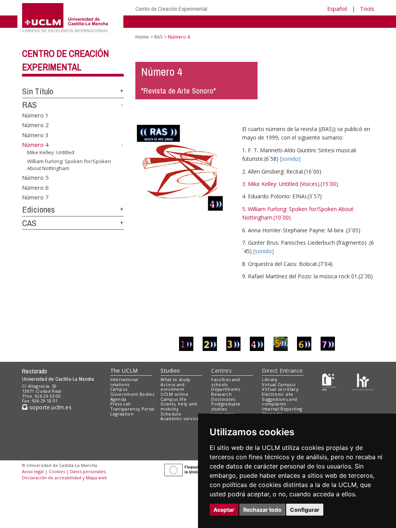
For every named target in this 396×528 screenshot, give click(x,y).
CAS (29, 223)
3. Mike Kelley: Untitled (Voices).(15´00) (290, 183)
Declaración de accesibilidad (51, 477)
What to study (175, 379)
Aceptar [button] (223, 509)
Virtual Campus (278, 384)
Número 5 (35, 177)
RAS (29, 105)
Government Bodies (132, 394)
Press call (120, 404)
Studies (170, 370)
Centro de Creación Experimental (171, 9)
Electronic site (277, 394)
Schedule (170, 414)
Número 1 (35, 115)
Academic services (180, 418)
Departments (225, 389)
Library (269, 379)
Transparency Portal (132, 409)
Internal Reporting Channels (282, 411)
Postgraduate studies (225, 406)
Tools (367, 8)
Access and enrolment (172, 387)
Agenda (118, 399)
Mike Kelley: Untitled (50, 152)
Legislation (122, 414)
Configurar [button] (304, 509)
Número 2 (35, 125)
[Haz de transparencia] (329, 381)
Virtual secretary (280, 389)
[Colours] (363, 381)
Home (142, 37)
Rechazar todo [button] (262, 509)
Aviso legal (33, 471)
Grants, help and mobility (178, 406)
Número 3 (35, 134)
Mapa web (96, 477)
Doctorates (223, 399)
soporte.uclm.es (49, 407)
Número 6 (35, 187)
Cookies (57, 471)
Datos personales (88, 471)
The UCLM (124, 370)
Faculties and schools (225, 381)
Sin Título (37, 91)
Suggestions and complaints (279, 401)
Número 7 (35, 197)
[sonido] (290, 158)
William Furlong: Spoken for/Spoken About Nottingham (69, 164)
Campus (119, 389)
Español (337, 8)
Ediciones (38, 209)
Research (221, 394)
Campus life (173, 399)
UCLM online (174, 394)
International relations (124, 381)
